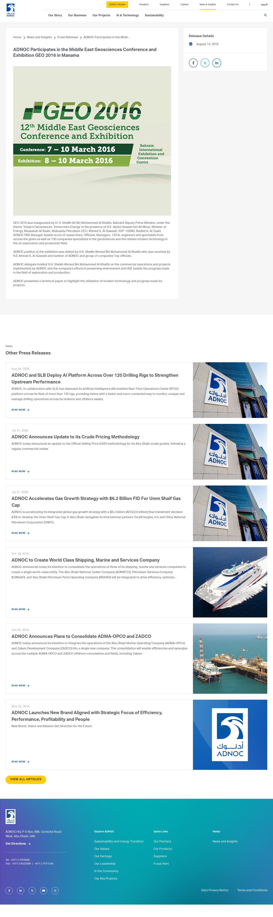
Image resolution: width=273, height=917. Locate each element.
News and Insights (39, 37)
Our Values (101, 849)
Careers (184, 5)
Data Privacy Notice (214, 890)
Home (17, 37)
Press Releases (67, 37)
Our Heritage (103, 856)
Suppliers (164, 5)
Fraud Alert (161, 864)
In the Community (106, 871)
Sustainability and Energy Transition (119, 841)
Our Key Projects (105, 878)
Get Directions (16, 844)
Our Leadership (105, 864)
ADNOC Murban (117, 5)
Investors (144, 5)
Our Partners (162, 841)
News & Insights (208, 5)
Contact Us (232, 5)
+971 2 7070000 (20, 860)
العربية (264, 5)
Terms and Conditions (252, 890)
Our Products (163, 849)
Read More (19, 410)
